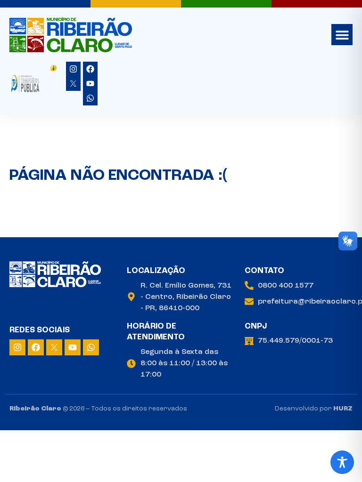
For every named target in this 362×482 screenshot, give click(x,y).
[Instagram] (73, 69)
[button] (342, 34)
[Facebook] (90, 69)
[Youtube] (90, 83)
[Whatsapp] (90, 98)
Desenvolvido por (314, 408)
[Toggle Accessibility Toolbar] (342, 462)
